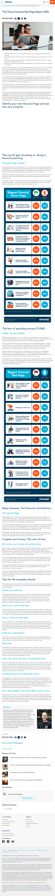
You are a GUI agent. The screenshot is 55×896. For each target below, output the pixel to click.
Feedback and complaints (12, 850)
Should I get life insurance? (8, 833)
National (7, 809)
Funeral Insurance (6, 823)
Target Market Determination (38, 886)
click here (19, 876)
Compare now (52, 2)
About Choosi (29, 819)
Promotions (28, 825)
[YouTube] (14, 842)
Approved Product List (7, 859)
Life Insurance (5, 819)
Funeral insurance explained (8, 835)
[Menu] (2, 2)
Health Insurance (5, 825)
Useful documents (6, 852)
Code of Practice (14, 852)
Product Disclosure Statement (21, 886)
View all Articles (6, 787)
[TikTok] (9, 842)
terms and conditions (17, 862)
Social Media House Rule (42, 850)
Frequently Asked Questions (32, 823)
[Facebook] (4, 842)
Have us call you (29, 821)
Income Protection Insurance (8, 821)
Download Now (28, 798)
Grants (27, 827)
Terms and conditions (30, 850)
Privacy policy (22, 850)
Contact (4, 850)
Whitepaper (5, 749)
